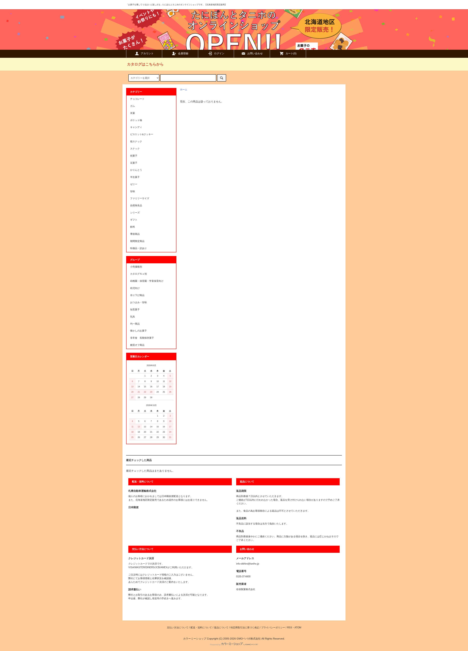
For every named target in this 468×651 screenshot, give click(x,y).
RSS (289, 627)
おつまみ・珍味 (138, 302)
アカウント (147, 53)
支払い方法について (177, 627)
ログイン (219, 53)
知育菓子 (135, 309)
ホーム (183, 89)
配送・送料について (201, 627)
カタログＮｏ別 (138, 274)
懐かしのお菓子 (138, 331)
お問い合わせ (255, 53)
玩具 (132, 316)
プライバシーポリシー (273, 627)
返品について (221, 627)
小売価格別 (136, 267)
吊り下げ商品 (137, 295)
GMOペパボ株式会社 (249, 638)
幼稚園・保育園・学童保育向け (146, 281)
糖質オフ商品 (137, 345)
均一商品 (135, 324)
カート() (291, 53)
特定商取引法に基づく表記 (245, 627)
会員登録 (183, 53)
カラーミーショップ (194, 638)
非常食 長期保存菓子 (142, 338)
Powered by (215, 645)
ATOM (298, 627)
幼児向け (135, 288)
